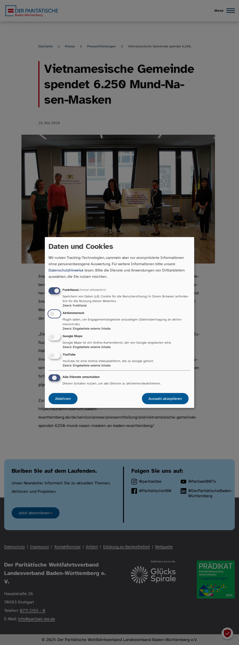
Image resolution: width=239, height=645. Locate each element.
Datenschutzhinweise (66, 270)
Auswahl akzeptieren (165, 398)
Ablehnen (63, 398)
